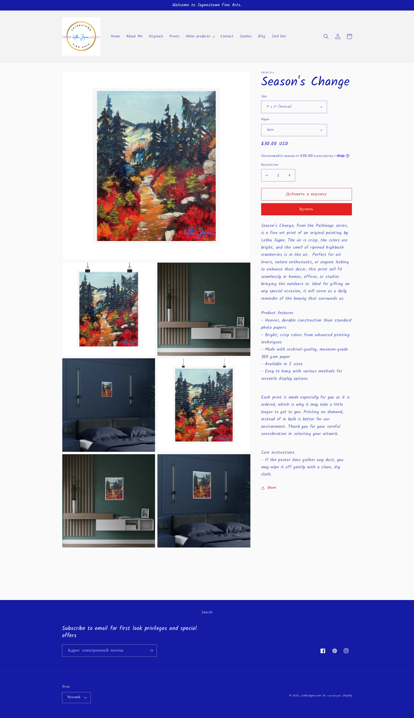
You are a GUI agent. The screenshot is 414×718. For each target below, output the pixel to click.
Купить (306, 209)
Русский (74, 697)
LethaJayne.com (311, 696)
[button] (200, 36)
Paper (265, 119)
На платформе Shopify (337, 696)
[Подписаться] (151, 650)
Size (264, 96)
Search (207, 612)
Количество (270, 165)
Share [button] (271, 488)
